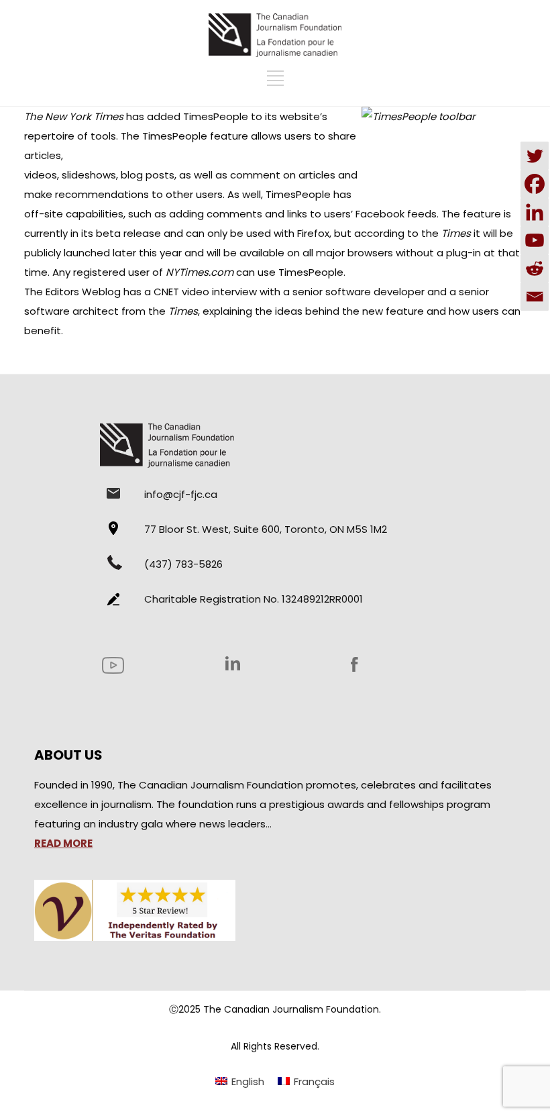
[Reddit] (534, 268)
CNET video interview (205, 292)
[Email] (534, 297)
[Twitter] (534, 156)
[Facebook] (534, 184)
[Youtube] (534, 240)
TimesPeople (215, 116)
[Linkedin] (534, 212)
